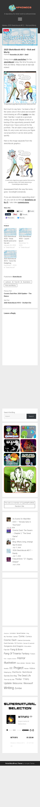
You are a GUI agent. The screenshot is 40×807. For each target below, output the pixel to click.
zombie (18, 688)
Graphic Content (11, 658)
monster (28, 663)
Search (31, 416)
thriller (18, 679)
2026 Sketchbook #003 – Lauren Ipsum (25, 239)
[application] (20, 730)
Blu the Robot (8, 636)
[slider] (14, 730)
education (27, 646)
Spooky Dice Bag (10, 676)
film (5, 658)
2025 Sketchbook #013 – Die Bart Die (17, 303)
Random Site (19, 506)
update (8, 683)
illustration (26, 282)
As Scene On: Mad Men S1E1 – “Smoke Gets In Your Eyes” (22, 522)
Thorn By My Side (9, 679)
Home (4, 25)
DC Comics (18, 643)
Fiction (32, 654)
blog (27, 633)
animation (13, 633)
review (26, 668)
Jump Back (30, 730)
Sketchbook (17, 277)
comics (29, 636)
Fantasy (25, 653)
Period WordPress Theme (13, 763)
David (26, 54)
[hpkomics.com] (20, 11)
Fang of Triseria (12, 653)
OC (11, 668)
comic (25, 114)
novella (6, 668)
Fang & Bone (16, 649)
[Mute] (23, 730)
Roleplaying (7, 672)
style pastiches (19, 59)
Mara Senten (21, 663)
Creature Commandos (23, 640)
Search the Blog (9, 412)
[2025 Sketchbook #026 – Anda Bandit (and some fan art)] (10, 231)
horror (21, 658)
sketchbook (9, 62)
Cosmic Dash (10, 640)
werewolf (28, 683)
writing (9, 688)
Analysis (6, 633)
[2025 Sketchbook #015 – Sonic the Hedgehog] (10, 254)
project (18, 668)
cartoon (8, 282)
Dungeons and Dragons (13, 646)
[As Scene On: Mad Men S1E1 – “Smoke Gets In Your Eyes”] (9, 519)
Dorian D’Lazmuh (28, 643)
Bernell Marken (21, 633)
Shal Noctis (16, 672)
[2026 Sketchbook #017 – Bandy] (9, 551)
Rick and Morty (10, 285)
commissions (23, 202)
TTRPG (26, 679)
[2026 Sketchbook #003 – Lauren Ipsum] (25, 231)
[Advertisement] (20, 388)
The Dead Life (24, 675)
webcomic (18, 683)
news (33, 663)
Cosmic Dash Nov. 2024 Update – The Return (17, 295)
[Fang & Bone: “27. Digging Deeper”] (9, 559)
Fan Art (17, 282)
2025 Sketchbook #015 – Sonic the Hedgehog (10, 261)
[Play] (7, 730)
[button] (20, 737)
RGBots (32, 668)
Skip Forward (33, 730)
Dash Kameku (9, 643)
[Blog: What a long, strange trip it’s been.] (9, 542)
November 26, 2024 (16, 54)
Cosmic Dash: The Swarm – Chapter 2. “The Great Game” (23, 533)
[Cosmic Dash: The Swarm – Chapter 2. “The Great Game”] (9, 531)
